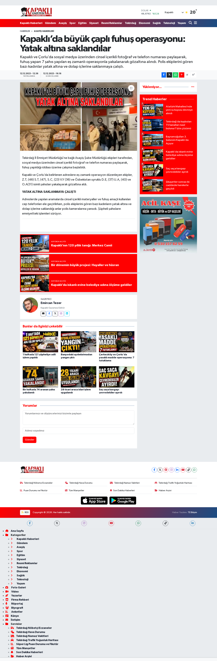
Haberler (25, 31)
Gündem (50, 23)
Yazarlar (16, 595)
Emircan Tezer (51, 303)
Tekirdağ (130, 23)
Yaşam (182, 23)
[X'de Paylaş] (169, 75)
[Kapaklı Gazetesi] (36, 12)
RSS (26, 512)
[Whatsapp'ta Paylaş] (175, 75)
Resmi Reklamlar (111, 23)
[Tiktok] (188, 469)
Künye (15, 616)
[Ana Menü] (195, 23)
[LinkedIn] (177, 469)
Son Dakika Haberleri (124, 490)
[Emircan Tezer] (30, 305)
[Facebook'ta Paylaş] (164, 75)
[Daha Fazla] (181, 75)
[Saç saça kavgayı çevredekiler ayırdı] (116, 376)
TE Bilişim (192, 512)
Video (15, 591)
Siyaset (94, 23)
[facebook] (30, 523)
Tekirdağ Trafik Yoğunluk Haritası (175, 483)
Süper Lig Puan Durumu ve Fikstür (37, 644)
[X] (160, 469)
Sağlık (157, 23)
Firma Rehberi (20, 599)
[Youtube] (183, 469)
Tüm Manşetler (76, 490)
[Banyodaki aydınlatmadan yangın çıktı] (78, 341)
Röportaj (17, 603)
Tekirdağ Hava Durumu (80, 483)
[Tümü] (192, 87)
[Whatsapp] (194, 469)
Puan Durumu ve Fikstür (35, 490)
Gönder (29, 439)
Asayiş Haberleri (44, 31)
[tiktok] (165, 523)
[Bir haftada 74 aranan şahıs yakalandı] (40, 376)
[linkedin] (192, 523)
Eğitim (82, 23)
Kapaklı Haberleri (31, 23)
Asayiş (63, 23)
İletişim (15, 620)
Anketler (17, 611)
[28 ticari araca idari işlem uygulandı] (78, 376)
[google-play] (123, 500)
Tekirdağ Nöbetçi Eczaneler (38, 483)
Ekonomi (144, 23)
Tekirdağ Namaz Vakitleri (127, 483)
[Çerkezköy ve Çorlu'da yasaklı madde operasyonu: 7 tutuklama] (116, 341)
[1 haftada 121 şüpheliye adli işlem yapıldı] (40, 341)
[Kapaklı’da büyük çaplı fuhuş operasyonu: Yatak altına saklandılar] (78, 116)
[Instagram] (61, 313)
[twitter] (57, 523)
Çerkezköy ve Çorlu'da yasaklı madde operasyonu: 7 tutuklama (116, 357)
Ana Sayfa (17, 531)
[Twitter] (55, 313)
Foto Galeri (18, 587)
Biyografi (17, 607)
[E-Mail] (43, 313)
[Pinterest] (165, 469)
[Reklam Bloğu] (168, 225)
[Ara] (191, 23)
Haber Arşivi (165, 490)
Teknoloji (169, 23)
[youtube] (111, 523)
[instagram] (84, 523)
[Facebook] (49, 313)
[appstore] (94, 500)
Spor (72, 23)
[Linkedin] (67, 313)
